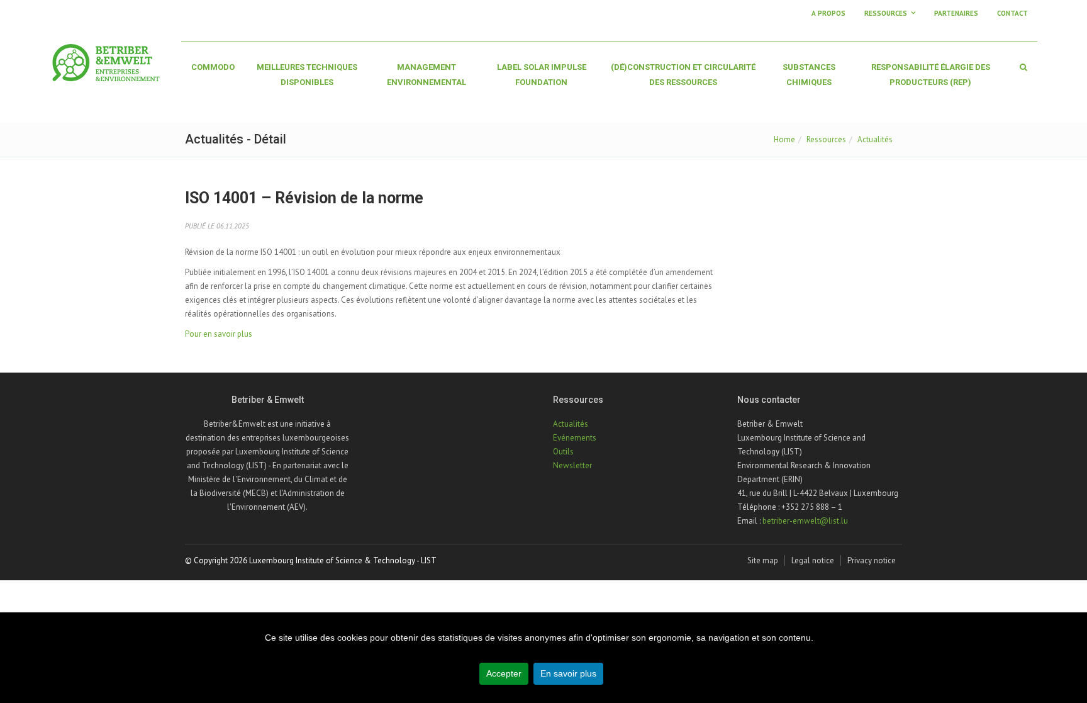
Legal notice (812, 560)
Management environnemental (426, 74)
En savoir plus (568, 673)
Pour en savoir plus (218, 334)
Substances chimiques (809, 74)
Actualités (875, 139)
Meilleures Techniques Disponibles (307, 74)
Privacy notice (871, 560)
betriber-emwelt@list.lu (805, 520)
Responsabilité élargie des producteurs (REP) (930, 74)
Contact (1012, 13)
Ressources (826, 139)
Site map (762, 560)
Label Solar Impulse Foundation (541, 74)
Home (784, 139)
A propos (828, 13)
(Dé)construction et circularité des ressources (683, 74)
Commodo (213, 67)
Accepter (503, 673)
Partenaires (956, 13)
